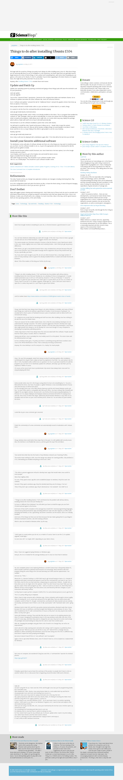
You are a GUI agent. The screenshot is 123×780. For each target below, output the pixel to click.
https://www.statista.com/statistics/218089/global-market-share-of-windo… (49, 296)
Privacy (38, 770)
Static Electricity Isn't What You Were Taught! (24, 741)
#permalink (68, 231)
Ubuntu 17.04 (48, 204)
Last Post (83, 157)
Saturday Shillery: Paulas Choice (90, 741)
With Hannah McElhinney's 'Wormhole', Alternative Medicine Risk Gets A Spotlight (97, 129)
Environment (37, 39)
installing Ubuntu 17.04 (25, 81)
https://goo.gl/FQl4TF (21, 658)
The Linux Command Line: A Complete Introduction (25, 169)
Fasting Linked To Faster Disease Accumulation (96, 125)
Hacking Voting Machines (88, 172)
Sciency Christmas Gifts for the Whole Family (59, 741)
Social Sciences (48, 39)
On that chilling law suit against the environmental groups (96, 189)
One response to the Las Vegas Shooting (92, 205)
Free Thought (102, 39)
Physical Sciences (26, 39)
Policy (65, 39)
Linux (17, 204)
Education (58, 39)
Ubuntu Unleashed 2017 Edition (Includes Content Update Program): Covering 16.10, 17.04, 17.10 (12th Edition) (42, 166)
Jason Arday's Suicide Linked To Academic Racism (96, 146)
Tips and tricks (32, 204)
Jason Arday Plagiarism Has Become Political (95, 145)
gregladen (14, 45)
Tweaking (40, 204)
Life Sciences (14, 39)
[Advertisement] (61, 15)
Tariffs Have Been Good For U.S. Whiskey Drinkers (97, 123)
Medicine (71, 39)
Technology (92, 39)
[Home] (27, 35)
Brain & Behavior (81, 39)
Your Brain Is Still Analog (89, 127)
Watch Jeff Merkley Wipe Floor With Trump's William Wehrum (94, 214)
